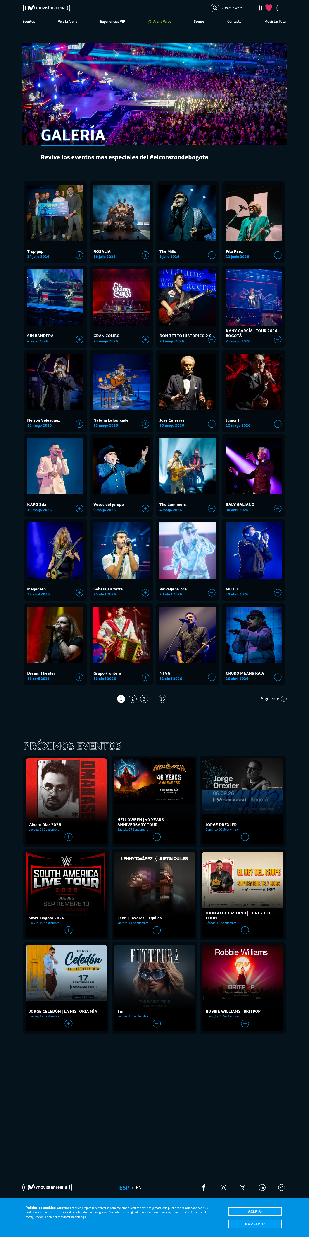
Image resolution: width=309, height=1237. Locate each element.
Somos (199, 21)
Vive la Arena (67, 21)
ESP (124, 1187)
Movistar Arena (46, 7)
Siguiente (270, 698)
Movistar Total (275, 21)
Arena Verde (162, 21)
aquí (83, 1217)
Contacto (234, 21)
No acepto (255, 1223)
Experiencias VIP (112, 21)
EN (139, 1187)
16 (162, 699)
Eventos (28, 21)
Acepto (255, 1211)
